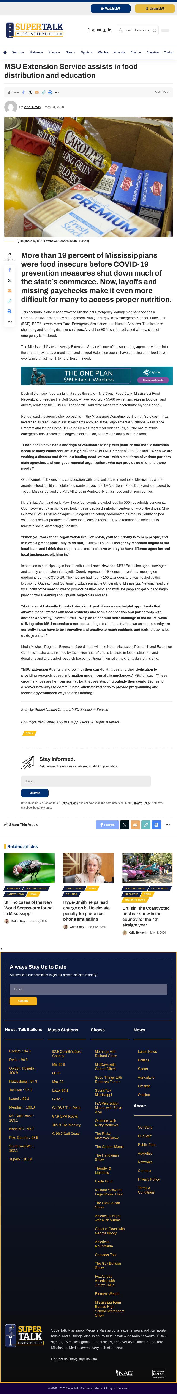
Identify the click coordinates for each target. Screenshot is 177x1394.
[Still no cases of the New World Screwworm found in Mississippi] (29, 868)
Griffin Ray (18, 921)
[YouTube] (99, 30)
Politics (71, 894)
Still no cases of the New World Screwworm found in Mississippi (28, 908)
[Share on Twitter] (30, 92)
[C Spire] (97, 376)
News (29, 733)
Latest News (15, 894)
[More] (57, 92)
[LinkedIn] (109, 30)
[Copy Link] (43, 92)
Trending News (135, 900)
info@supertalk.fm (83, 1359)
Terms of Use (69, 802)
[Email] (37, 92)
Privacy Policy (141, 802)
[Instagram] (104, 30)
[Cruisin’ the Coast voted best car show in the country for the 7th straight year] (147, 868)
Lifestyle (131, 894)
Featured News (36, 888)
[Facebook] (88, 30)
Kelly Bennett (137, 932)
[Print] (50, 92)
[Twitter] (93, 30)
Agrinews (13, 888)
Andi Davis (32, 107)
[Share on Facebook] (23, 92)
